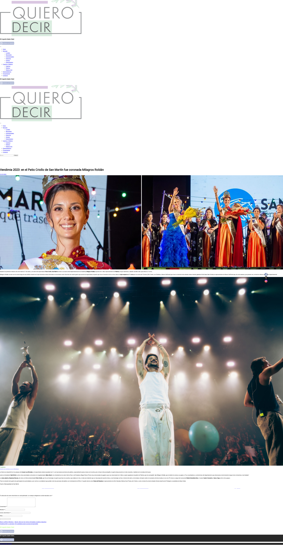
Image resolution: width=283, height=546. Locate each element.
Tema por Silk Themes (6, 544)
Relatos (8, 68)
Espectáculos (9, 62)
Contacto (5, 75)
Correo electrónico (5, 512)
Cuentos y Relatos (8, 64)
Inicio (4, 49)
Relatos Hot (9, 70)
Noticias (5, 51)
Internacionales (10, 57)
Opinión (8, 60)
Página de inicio (7, 158)
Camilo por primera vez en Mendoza (9, 469)
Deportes (8, 58)
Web (1, 516)
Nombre (2, 509)
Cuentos (8, 66)
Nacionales (9, 55)
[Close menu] (0, 46)
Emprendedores (7, 72)
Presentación (6, 73)
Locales (8, 53)
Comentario (3, 506)
